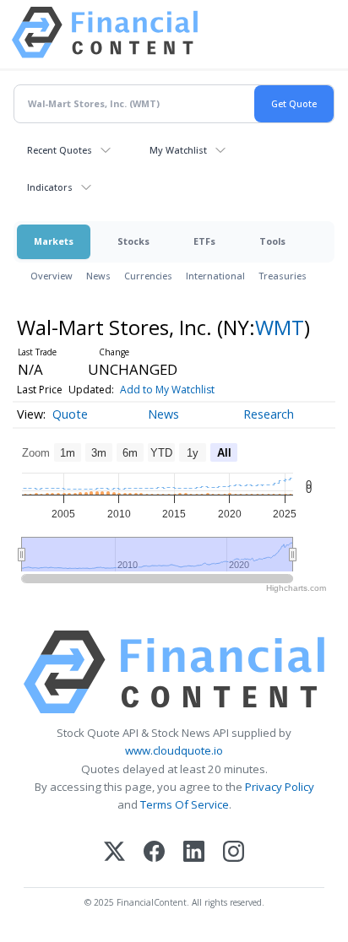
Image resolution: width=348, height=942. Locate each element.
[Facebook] (154, 853)
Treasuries (282, 275)
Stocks (133, 241)
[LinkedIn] (194, 853)
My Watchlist (178, 149)
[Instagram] (233, 853)
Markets (53, 241)
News (98, 275)
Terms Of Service (184, 804)
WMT (279, 327)
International (215, 275)
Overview (51, 275)
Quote (70, 414)
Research (268, 414)
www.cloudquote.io (174, 750)
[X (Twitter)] (114, 853)
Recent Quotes (59, 149)
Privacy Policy (279, 786)
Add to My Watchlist (167, 389)
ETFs (204, 241)
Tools (272, 241)
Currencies (148, 275)
